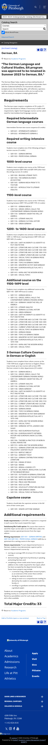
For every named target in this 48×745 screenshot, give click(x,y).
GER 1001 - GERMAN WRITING (21, 154)
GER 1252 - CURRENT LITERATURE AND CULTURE (28, 255)
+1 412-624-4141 (11, 723)
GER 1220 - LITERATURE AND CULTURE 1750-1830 (28, 247)
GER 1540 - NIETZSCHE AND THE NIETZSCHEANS (28, 477)
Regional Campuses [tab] (13, 701)
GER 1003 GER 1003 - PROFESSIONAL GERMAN (20, 539)
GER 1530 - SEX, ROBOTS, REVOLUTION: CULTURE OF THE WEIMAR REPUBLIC (28, 471)
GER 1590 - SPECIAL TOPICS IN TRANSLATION (26, 492)
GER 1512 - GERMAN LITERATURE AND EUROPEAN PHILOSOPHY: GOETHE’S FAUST (28, 449)
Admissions (12, 662)
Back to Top (41, 618)
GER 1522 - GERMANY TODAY (21, 455)
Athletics (10, 678)
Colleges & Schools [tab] (13, 706)
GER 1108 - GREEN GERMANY (20, 224)
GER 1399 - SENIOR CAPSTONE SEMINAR (24, 509)
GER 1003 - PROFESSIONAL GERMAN (23, 156)
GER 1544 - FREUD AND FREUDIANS (23, 482)
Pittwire (36, 670)
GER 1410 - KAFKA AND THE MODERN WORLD (26, 272)
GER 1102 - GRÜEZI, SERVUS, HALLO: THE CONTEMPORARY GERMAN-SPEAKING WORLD (26, 210)
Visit (34, 659)
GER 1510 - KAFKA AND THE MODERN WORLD (26, 445)
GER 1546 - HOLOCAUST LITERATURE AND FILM (27, 487)
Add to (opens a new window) (15, 618)
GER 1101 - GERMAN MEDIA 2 (21, 206)
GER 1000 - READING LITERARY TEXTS (23, 175)
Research (10, 667)
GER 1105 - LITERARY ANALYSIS (21, 218)
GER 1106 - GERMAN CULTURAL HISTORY (25, 221)
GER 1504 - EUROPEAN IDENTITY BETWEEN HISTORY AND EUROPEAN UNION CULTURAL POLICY (26, 435)
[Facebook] (14, 729)
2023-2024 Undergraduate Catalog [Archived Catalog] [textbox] (24, 17)
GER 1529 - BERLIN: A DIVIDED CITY (23, 467)
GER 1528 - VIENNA (17, 465)
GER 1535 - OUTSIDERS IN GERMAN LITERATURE (27, 474)
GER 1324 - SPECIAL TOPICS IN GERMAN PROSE (27, 257)
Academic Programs (18, 59)
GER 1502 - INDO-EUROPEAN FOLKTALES (25, 431)
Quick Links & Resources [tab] (15, 696)
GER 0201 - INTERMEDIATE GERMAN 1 (24, 131)
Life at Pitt (11, 673)
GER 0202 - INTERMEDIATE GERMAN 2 (24, 133)
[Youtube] (17, 729)
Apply (35, 653)
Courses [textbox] (5, 26)
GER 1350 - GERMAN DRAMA (20, 260)
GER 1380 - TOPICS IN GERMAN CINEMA (24, 262)
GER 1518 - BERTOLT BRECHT (20, 452)
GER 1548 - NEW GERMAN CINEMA (22, 490)
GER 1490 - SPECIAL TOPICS (20, 275)
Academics (11, 656)
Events (35, 676)
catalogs (14, 738)
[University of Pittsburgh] (16, 637)
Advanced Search (8, 37)
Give (34, 665)
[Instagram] (10, 729)
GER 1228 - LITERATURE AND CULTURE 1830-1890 (28, 250)
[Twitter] (6, 729)
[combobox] (24, 17)
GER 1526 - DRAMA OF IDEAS (20, 462)
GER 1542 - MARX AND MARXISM (22, 479)
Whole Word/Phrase (11, 32)
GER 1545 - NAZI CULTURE (19, 485)
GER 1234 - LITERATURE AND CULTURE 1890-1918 (28, 252)
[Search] (44, 29)
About (8, 650)
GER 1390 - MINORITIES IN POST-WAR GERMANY (27, 265)
